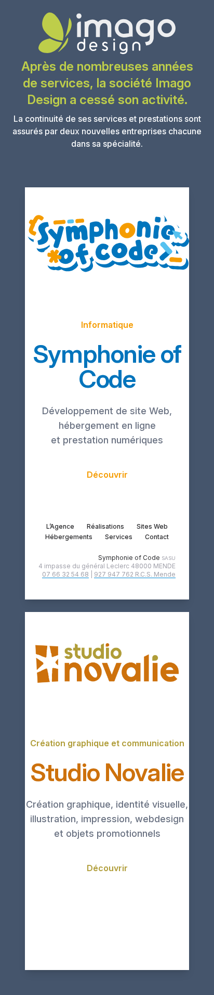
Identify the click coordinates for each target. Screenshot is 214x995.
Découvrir (107, 474)
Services (118, 537)
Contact (157, 537)
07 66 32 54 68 (65, 574)
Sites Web (152, 526)
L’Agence (60, 526)
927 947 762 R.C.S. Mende (135, 574)
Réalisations (105, 526)
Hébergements (68, 537)
